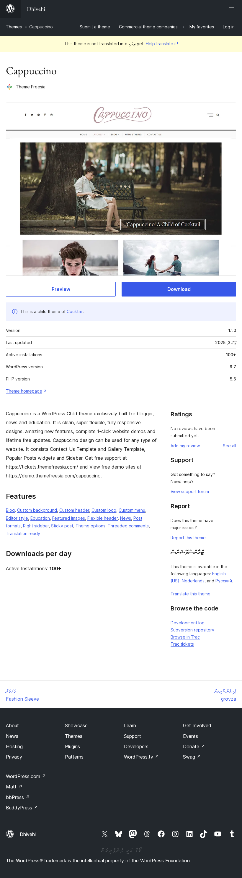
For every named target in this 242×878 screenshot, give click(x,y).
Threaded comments (128, 525)
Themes (14, 26)
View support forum (190, 491)
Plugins (72, 746)
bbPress (18, 797)
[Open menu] (232, 9)
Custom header (74, 510)
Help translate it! (162, 43)
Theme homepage (24, 390)
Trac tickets (182, 644)
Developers (136, 746)
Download (179, 289)
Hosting (14, 746)
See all (229, 445)
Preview (61, 289)
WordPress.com (26, 776)
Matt (14, 787)
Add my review (185, 445)
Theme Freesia (30, 86)
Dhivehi (28, 834)
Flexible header (102, 518)
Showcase (76, 725)
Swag (192, 757)
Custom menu (132, 510)
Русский (223, 580)
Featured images (68, 518)
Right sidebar (36, 525)
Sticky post (62, 525)
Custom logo (103, 510)
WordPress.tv (141, 757)
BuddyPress (22, 808)
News (125, 518)
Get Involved (197, 725)
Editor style (17, 518)
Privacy (14, 757)
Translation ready (23, 533)
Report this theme (188, 537)
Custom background (37, 510)
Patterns (74, 757)
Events (190, 736)
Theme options (90, 525)
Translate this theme (190, 593)
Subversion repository (192, 629)
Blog (10, 510)
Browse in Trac (185, 636)
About (12, 725)
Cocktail (75, 311)
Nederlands (193, 580)
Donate (194, 746)
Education (40, 518)
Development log (188, 622)
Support (132, 736)
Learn (130, 725)
